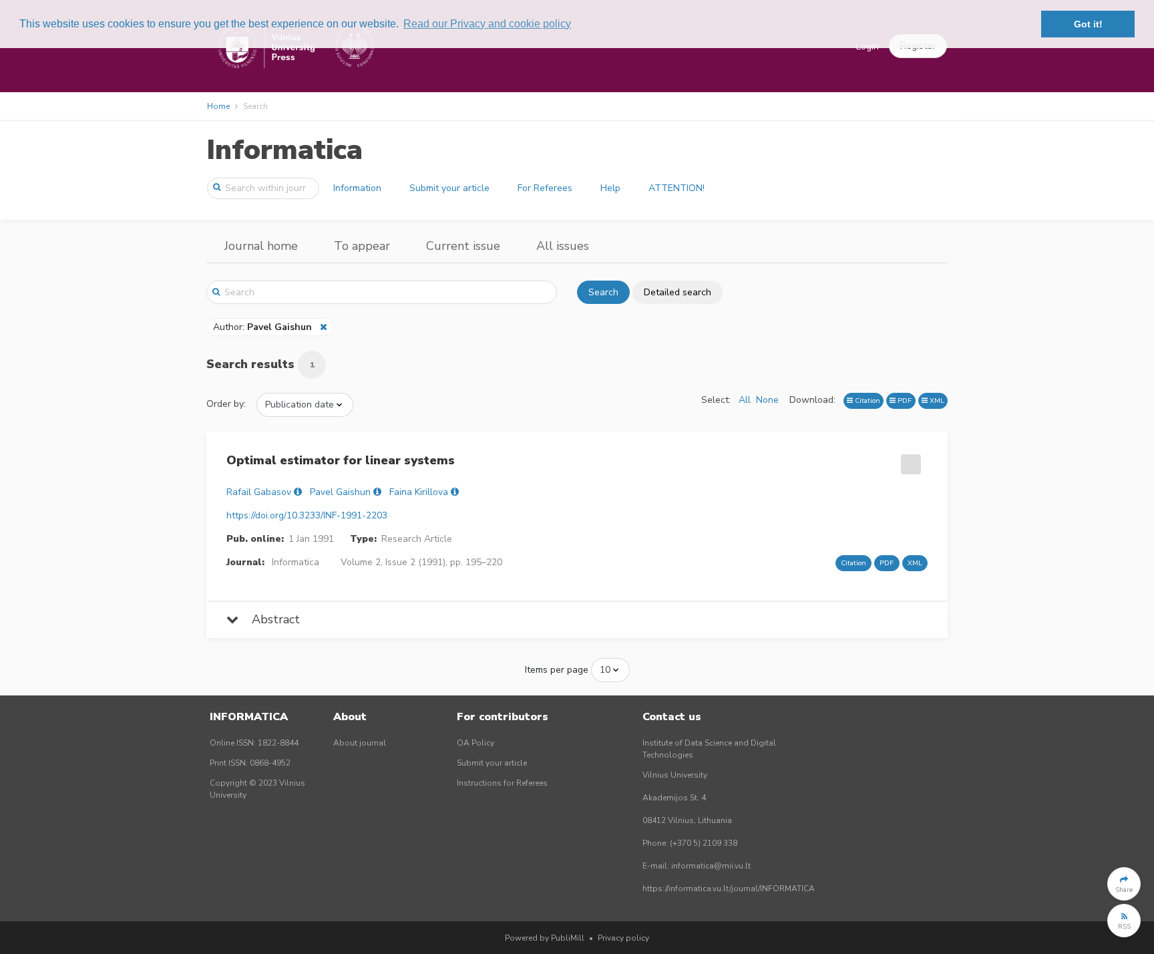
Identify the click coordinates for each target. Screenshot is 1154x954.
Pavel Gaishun (340, 492)
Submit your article (449, 188)
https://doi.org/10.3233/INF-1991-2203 (306, 515)
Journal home (261, 246)
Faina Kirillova (418, 492)
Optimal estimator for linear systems (340, 460)
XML (936, 400)
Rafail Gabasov (258, 492)
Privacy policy (623, 938)
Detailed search (677, 292)
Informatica (284, 150)
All (745, 399)
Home (218, 106)
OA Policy (475, 743)
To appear (362, 246)
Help (610, 188)
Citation (866, 400)
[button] (1124, 884)
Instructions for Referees (502, 783)
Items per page (556, 669)
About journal (359, 743)
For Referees (545, 188)
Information (357, 188)
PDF (904, 400)
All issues (562, 246)
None (767, 399)
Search (603, 292)
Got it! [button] (1088, 24)
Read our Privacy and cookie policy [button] (487, 23)
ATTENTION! (676, 188)
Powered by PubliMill (544, 938)
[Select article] (909, 460)
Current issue (463, 246)
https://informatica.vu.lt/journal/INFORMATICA (728, 888)
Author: (262, 327)
